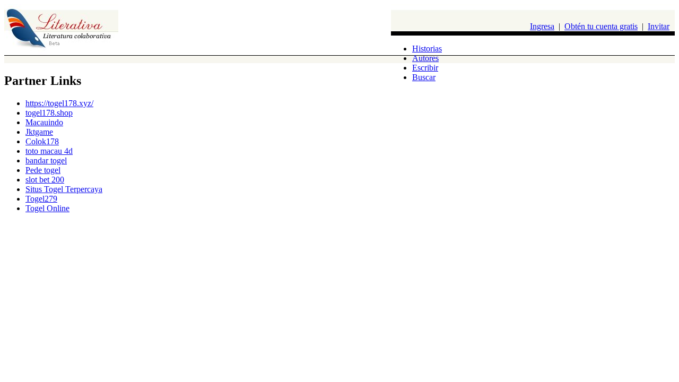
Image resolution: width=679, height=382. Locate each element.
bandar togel (46, 160)
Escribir (425, 67)
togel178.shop (49, 112)
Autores (425, 58)
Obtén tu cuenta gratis (601, 26)
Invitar (658, 26)
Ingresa (542, 26)
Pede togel (42, 170)
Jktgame (39, 131)
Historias (427, 48)
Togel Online (47, 208)
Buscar (424, 77)
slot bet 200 (44, 179)
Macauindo (44, 122)
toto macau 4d (49, 150)
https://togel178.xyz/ (59, 103)
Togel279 (41, 198)
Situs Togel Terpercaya (63, 189)
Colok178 (42, 141)
